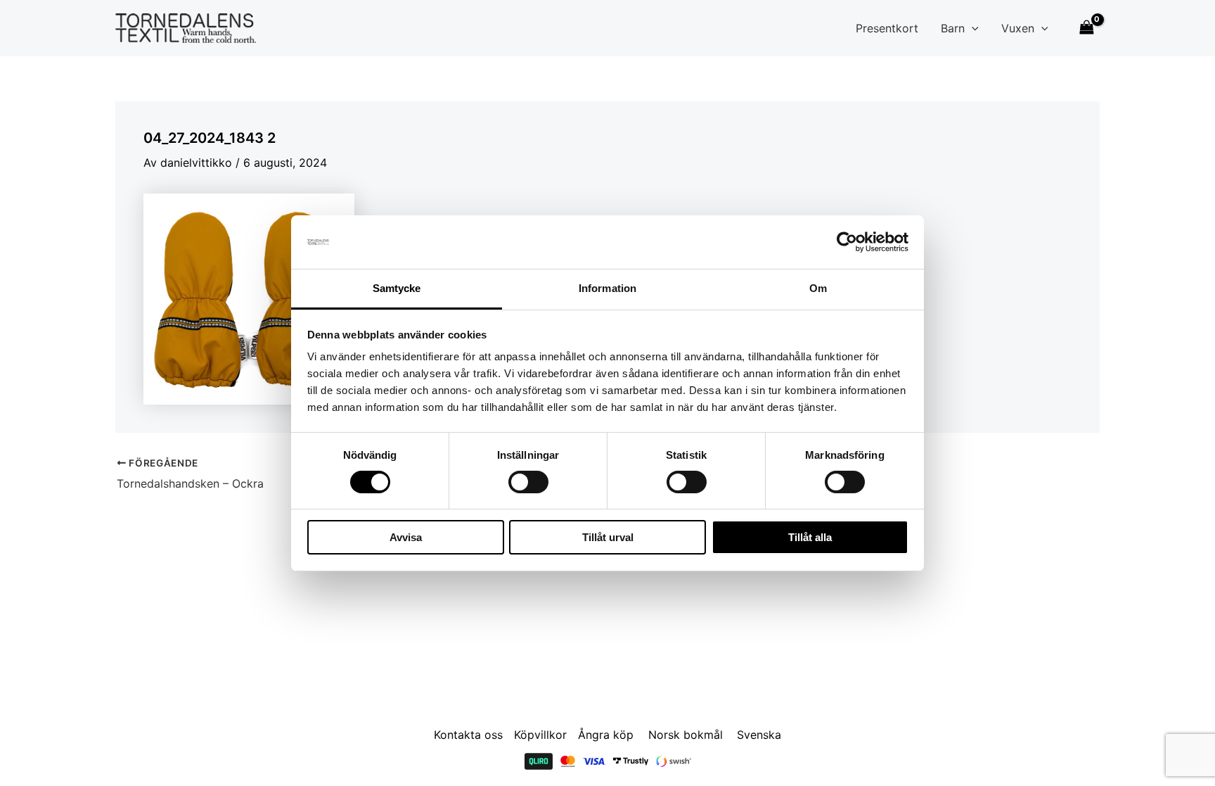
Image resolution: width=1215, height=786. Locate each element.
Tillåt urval (608, 537)
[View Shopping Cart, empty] (1086, 28)
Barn (953, 28)
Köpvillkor (540, 735)
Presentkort (887, 28)
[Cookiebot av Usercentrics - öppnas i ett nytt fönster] (846, 242)
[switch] (528, 482)
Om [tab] (818, 288)
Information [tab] (607, 288)
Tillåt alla (810, 537)
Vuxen (1017, 28)
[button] (972, 28)
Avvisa (406, 537)
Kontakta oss (468, 735)
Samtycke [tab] (397, 288)
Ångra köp (606, 735)
